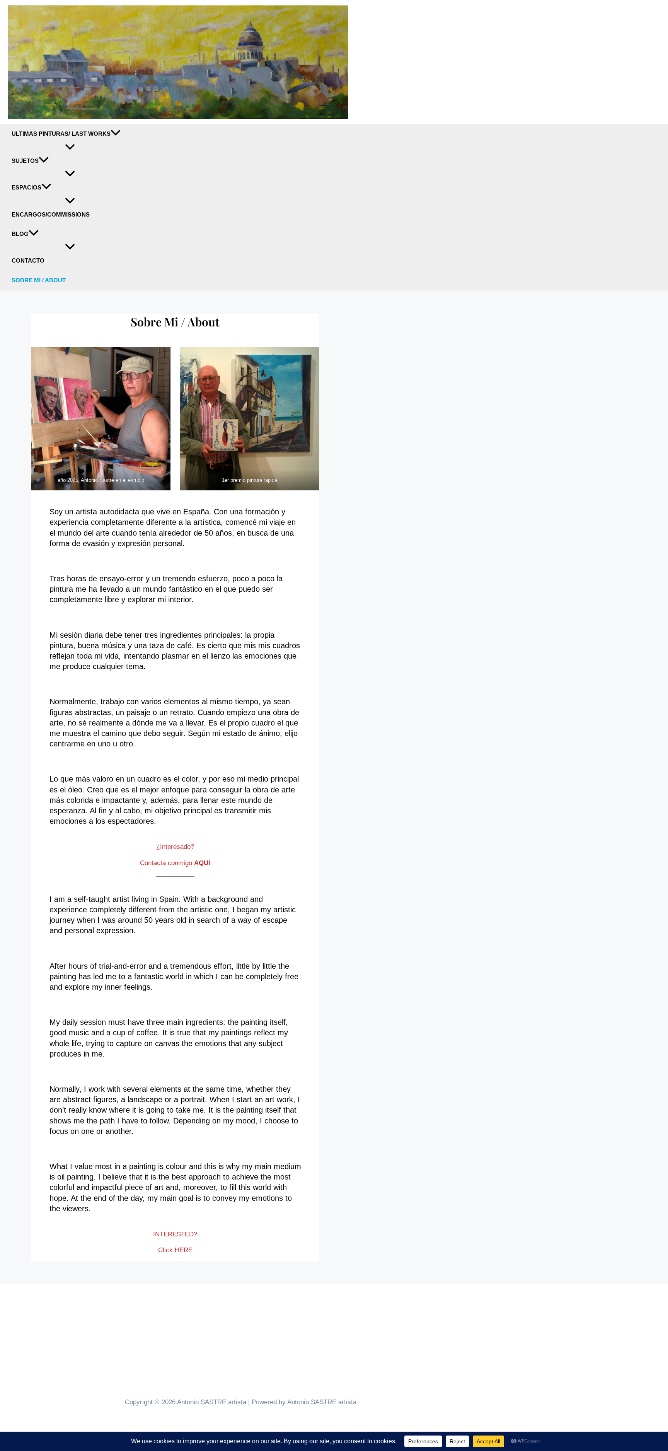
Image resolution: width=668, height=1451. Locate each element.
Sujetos (25, 161)
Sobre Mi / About (39, 280)
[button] (116, 134)
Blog (20, 234)
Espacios (26, 187)
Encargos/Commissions (51, 215)
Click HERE (175, 1250)
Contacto (28, 261)
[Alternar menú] (70, 147)
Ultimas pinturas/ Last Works (61, 134)
